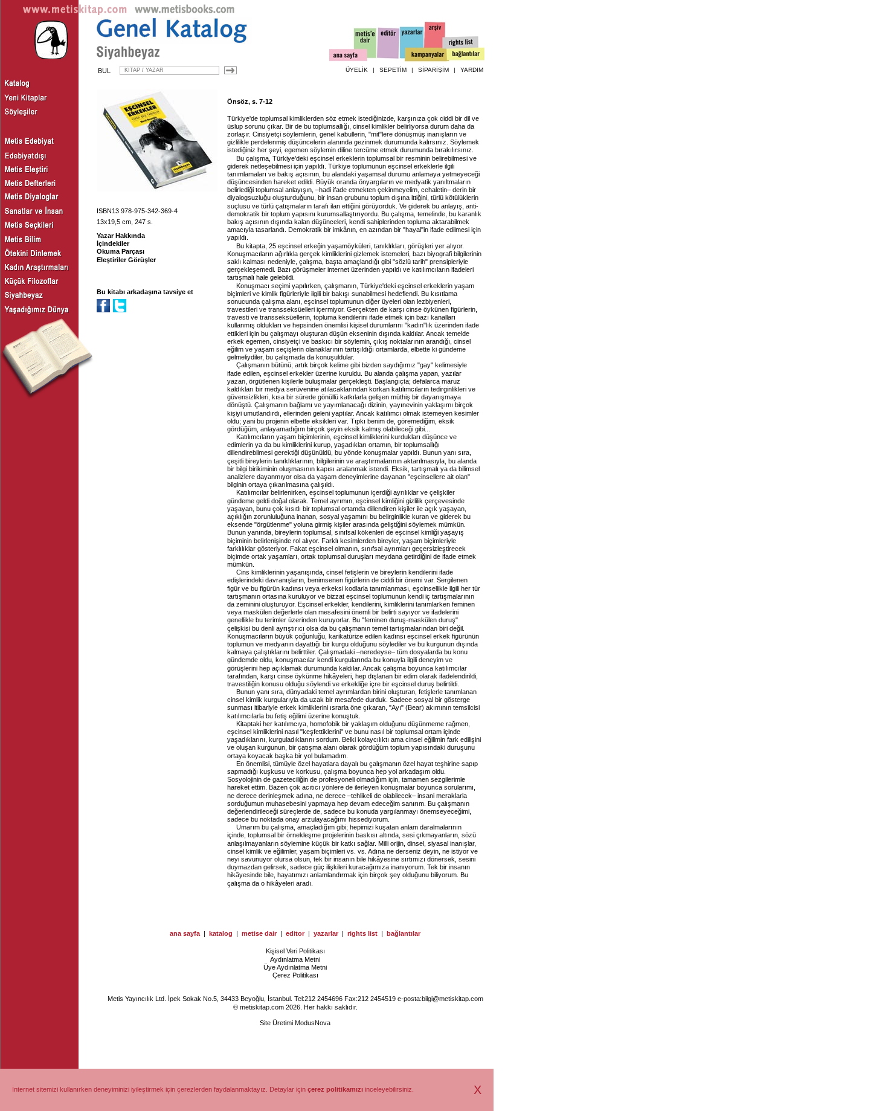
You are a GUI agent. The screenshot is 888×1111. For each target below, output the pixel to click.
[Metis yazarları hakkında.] (412, 43)
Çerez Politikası (295, 975)
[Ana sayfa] (348, 56)
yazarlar (326, 933)
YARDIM (471, 69)
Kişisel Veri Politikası (295, 951)
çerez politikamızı (335, 1089)
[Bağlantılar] (465, 55)
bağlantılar (403, 933)
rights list (362, 933)
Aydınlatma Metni (295, 959)
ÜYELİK (357, 69)
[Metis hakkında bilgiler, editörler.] (365, 44)
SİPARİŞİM (433, 69)
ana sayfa (185, 933)
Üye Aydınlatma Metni (295, 967)
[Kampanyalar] (426, 55)
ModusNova (312, 1022)
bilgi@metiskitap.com (452, 998)
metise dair (259, 933)
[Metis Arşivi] (435, 40)
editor (295, 933)
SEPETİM (393, 69)
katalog (221, 933)
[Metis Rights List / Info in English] (461, 42)
